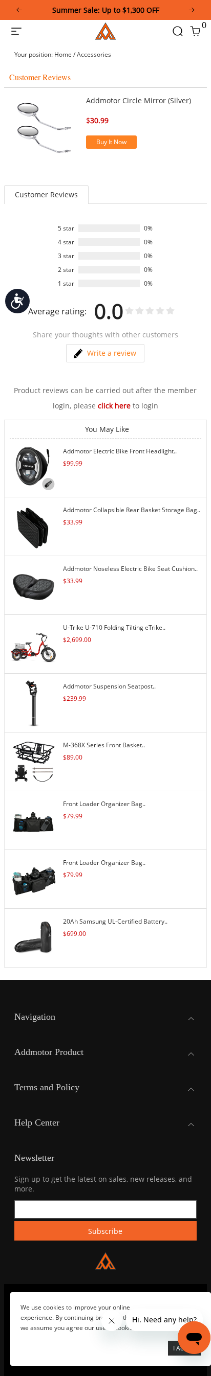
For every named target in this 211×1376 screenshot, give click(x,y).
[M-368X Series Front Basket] (34, 760)
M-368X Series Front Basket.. (104, 745)
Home (63, 54)
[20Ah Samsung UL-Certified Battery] (34, 937)
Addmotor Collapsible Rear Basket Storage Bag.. (131, 510)
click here (114, 405)
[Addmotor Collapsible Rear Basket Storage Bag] (34, 525)
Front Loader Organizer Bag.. (104, 803)
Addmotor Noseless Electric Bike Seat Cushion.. (130, 568)
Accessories (94, 54)
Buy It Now (111, 141)
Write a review (111, 353)
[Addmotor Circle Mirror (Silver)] (45, 128)
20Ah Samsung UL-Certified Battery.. (115, 921)
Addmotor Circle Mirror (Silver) (138, 100)
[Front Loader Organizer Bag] (34, 819)
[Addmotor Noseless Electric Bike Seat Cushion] (34, 584)
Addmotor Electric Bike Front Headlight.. (120, 451)
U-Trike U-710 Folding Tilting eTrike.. (114, 627)
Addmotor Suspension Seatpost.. (109, 686)
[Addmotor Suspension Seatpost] (34, 702)
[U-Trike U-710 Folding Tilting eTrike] (34, 643)
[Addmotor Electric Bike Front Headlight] (34, 467)
